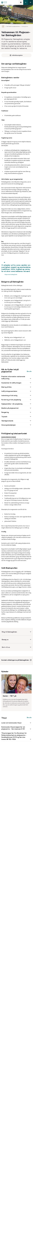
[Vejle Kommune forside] (4, 2)
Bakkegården (25, 26)
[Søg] (25, 2)
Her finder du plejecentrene (13, 26)
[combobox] (20, 2)
